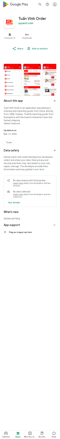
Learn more (18, 183)
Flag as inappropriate (18, 232)
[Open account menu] (54, 4)
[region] (30, 36)
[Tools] (9, 142)
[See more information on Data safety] (54, 150)
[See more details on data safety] (14, 202)
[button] (14, 38)
